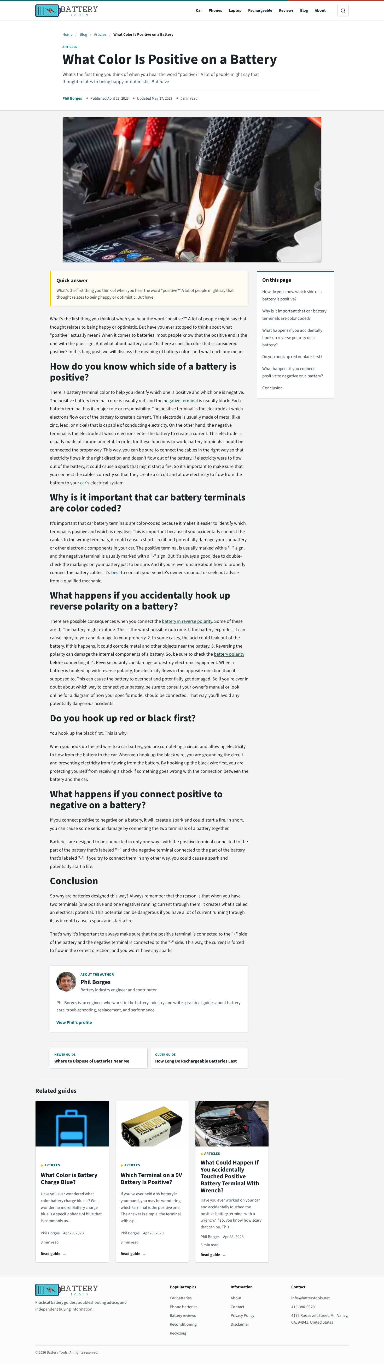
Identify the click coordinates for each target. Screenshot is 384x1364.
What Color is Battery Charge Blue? (69, 1178)
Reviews (286, 10)
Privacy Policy (242, 1315)
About (320, 10)
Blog (304, 10)
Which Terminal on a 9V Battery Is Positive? (151, 1178)
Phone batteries (183, 1307)
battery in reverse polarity (187, 621)
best (115, 572)
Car (199, 10)
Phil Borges (72, 98)
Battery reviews (183, 1315)
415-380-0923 (303, 1307)
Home (67, 34)
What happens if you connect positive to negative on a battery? (292, 372)
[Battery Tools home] (66, 10)
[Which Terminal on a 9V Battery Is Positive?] (152, 1123)
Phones (215, 10)
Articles (100, 34)
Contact (237, 1307)
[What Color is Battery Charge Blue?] (72, 1123)
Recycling (178, 1333)
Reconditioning (183, 1324)
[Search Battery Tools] (343, 10)
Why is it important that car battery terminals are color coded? (294, 315)
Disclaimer (240, 1324)
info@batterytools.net (310, 1298)
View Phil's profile (74, 1022)
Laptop (235, 10)
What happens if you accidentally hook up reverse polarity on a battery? (292, 337)
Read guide (50, 1254)
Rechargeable (260, 10)
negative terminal (181, 400)
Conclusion (272, 388)
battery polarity (229, 654)
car (83, 483)
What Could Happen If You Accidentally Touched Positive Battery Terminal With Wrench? (230, 1176)
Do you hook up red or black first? (292, 357)
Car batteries (181, 1298)
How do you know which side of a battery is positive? (292, 295)
